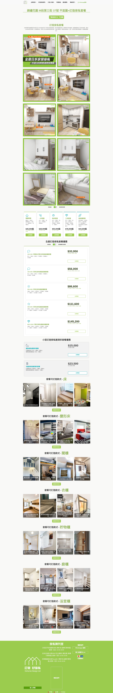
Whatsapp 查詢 (80, 648)
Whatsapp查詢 (82, 2)
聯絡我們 (56, 678)
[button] (33, 2)
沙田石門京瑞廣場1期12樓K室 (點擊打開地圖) (56, 648)
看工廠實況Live (80, 652)
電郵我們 (80, 645)
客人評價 (32, 688)
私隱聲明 (80, 658)
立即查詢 (30, 235)
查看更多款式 (56, 410)
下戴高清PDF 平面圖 (56, 17)
